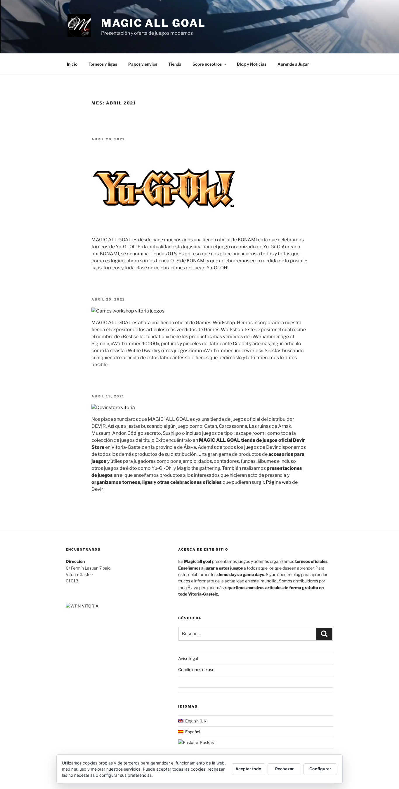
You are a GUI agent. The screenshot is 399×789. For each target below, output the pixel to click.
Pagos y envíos (142, 64)
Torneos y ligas (103, 64)
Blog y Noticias (251, 64)
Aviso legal (188, 658)
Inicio (72, 64)
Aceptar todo (248, 768)
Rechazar (284, 768)
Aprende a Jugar (293, 64)
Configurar (320, 768)
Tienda (174, 64)
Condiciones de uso (196, 669)
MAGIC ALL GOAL (153, 23)
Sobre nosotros (207, 64)
